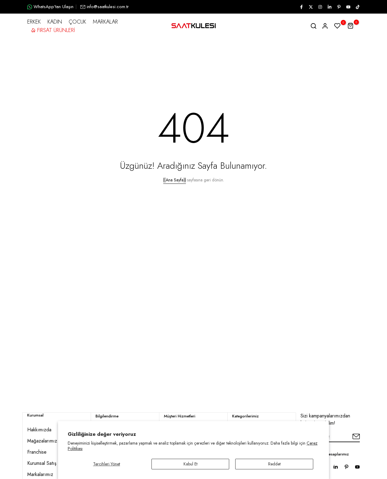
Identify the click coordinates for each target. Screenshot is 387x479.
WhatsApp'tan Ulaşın (53, 6)
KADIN (54, 22)
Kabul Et (190, 464)
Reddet (274, 464)
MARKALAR (105, 22)
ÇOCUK (77, 22)
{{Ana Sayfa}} (174, 180)
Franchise (37, 452)
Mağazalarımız (42, 440)
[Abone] (349, 436)
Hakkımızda (39, 429)
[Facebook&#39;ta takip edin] (301, 7)
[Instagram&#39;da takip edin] (319, 7)
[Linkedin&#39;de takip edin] (329, 7)
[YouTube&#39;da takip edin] (348, 7)
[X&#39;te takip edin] (310, 7)
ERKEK (34, 22)
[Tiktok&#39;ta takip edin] (357, 7)
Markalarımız (40, 474)
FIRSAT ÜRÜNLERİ (56, 30)
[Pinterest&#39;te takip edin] (338, 7)
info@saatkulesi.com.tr (108, 6)
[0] (337, 26)
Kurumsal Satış (41, 463)
